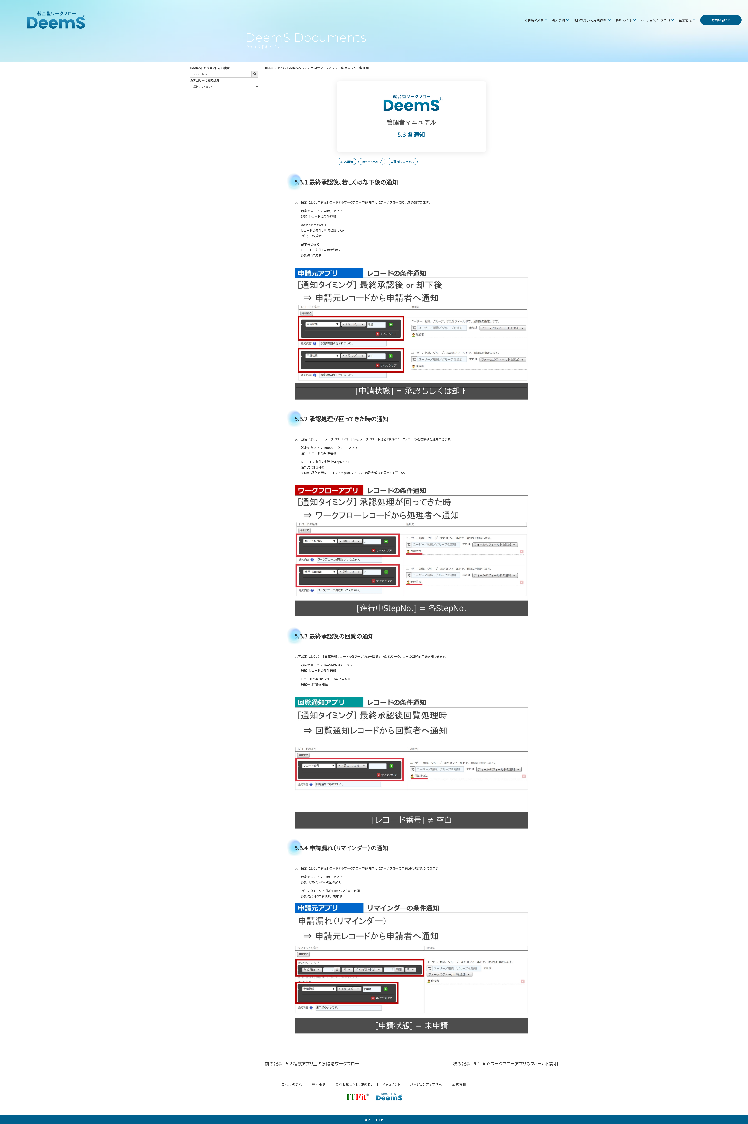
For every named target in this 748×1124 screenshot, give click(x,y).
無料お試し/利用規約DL (590, 20)
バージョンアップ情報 (655, 20)
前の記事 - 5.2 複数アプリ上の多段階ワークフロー (312, 1063)
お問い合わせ (721, 20)
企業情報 (685, 20)
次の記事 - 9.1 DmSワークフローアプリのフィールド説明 (505, 1063)
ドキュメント (624, 20)
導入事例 (558, 20)
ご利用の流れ (534, 20)
